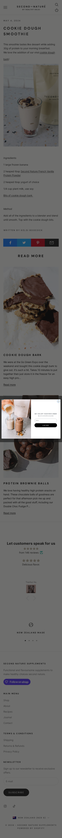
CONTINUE (46, 425)
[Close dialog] (58, 401)
